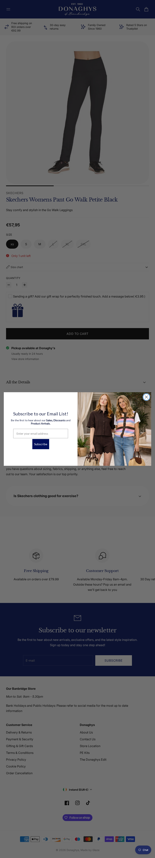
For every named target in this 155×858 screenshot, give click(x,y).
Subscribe (40, 444)
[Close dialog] (146, 397)
